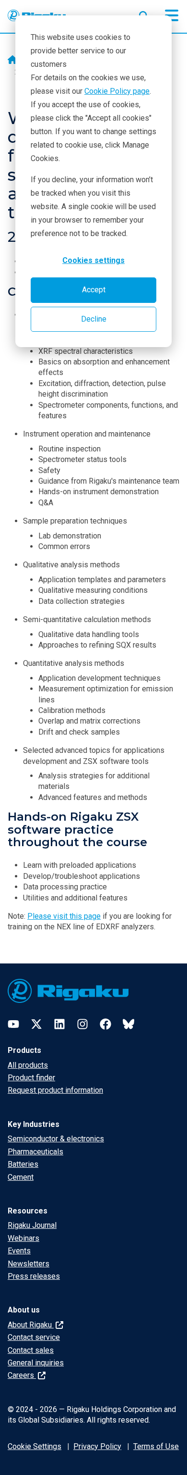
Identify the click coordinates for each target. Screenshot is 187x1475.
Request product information (55, 1090)
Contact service (34, 1337)
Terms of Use (156, 1446)
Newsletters (28, 1263)
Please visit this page (64, 916)
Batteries (23, 1164)
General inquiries (36, 1362)
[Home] (12, 60)
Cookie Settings (34, 1446)
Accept (93, 289)
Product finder (31, 1077)
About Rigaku (31, 1324)
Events (19, 1250)
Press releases (34, 1276)
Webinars (23, 1238)
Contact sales (31, 1350)
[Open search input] (144, 14)
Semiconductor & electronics (56, 1138)
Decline (93, 319)
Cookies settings (93, 260)
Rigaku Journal (32, 1225)
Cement (21, 1177)
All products (28, 1065)
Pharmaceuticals (35, 1151)
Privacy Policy (97, 1446)
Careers (22, 1375)
